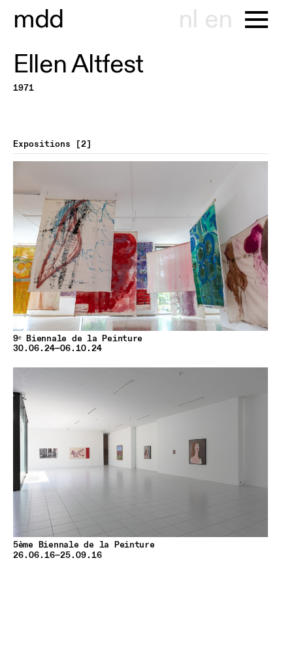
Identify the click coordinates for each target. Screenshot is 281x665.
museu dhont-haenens (38, 20)
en (218, 20)
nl (187, 20)
